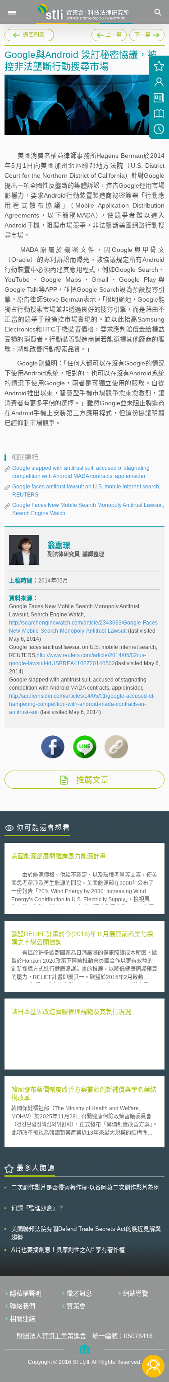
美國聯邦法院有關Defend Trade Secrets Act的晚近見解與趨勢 (86, 1233)
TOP (153, 1336)
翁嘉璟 (58, 545)
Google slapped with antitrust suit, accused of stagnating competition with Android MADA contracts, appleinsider (81, 472)
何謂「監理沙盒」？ (37, 1208)
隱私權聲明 (25, 1293)
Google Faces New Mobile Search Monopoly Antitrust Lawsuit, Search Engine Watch (88, 509)
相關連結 (22, 1318)
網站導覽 (135, 1293)
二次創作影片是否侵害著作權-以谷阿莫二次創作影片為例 (85, 1187)
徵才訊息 (79, 1293)
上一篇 (109, 33)
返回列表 (34, 35)
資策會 (76, 1306)
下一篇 (146, 35)
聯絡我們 (22, 1306)
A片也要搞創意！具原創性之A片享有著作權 (68, 1249)
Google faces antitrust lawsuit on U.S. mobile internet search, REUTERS (86, 490)
